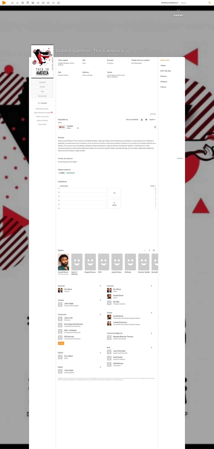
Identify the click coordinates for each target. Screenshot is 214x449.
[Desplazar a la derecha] (149, 250)
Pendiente (42, 82)
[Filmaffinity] (62, 174)
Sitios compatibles (132, 119)
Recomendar (42, 124)
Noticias (163, 76)
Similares (163, 82)
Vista (42, 91)
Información (165, 60)
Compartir (43, 103)
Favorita (42, 87)
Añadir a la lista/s (42, 120)
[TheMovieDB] (71, 174)
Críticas (163, 87)
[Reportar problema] (142, 119)
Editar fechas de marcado (43, 113)
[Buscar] (209, 2)
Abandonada (42, 96)
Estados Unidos (63, 75)
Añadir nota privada (42, 116)
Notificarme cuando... (42, 109)
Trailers (163, 66)
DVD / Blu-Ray (165, 71)
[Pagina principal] (4, 4)
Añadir (75, 162)
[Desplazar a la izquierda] (145, 250)
